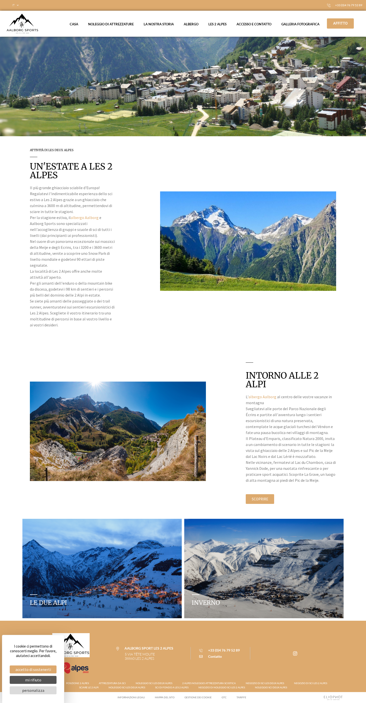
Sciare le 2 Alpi (89, 687)
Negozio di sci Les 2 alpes (310, 683)
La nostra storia (159, 24)
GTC (224, 697)
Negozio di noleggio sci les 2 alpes (221, 687)
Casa (74, 24)
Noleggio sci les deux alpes (154, 683)
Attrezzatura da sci (112, 683)
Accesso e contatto (254, 24)
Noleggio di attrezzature (111, 24)
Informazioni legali (131, 697)
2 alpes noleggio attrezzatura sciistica (209, 683)
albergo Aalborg (85, 217)
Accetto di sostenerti (33, 669)
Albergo (191, 24)
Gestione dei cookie (198, 697)
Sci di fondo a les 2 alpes (171, 687)
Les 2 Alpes (217, 24)
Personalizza (33, 690)
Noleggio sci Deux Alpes (271, 687)
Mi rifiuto (33, 679)
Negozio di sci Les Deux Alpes (265, 683)
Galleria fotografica (300, 24)
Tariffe (241, 697)
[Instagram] (295, 653)
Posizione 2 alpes (77, 683)
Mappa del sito (165, 697)
